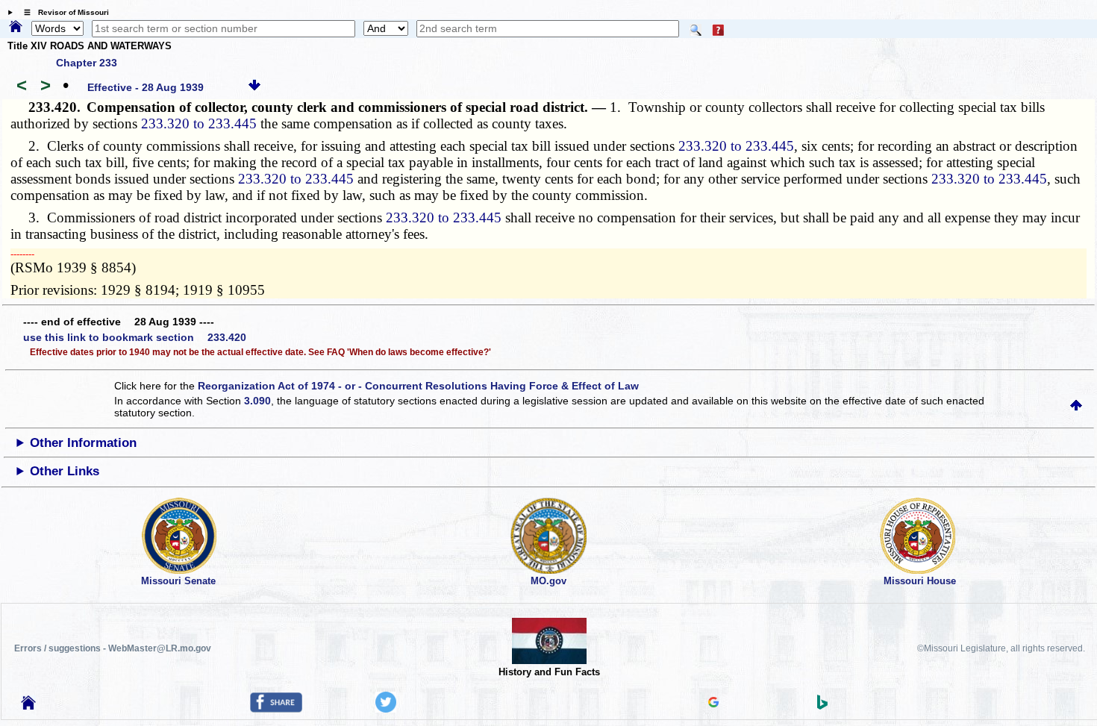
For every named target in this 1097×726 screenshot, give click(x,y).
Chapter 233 (86, 63)
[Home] (15, 27)
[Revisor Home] (28, 706)
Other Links (64, 471)
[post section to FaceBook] (276, 709)
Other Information (83, 443)
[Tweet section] (385, 709)
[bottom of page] (254, 87)
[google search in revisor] (713, 704)
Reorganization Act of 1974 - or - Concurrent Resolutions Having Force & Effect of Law (418, 386)
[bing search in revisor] (822, 706)
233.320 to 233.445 (199, 123)
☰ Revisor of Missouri (62, 12)
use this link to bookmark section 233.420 (134, 337)
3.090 (257, 401)
